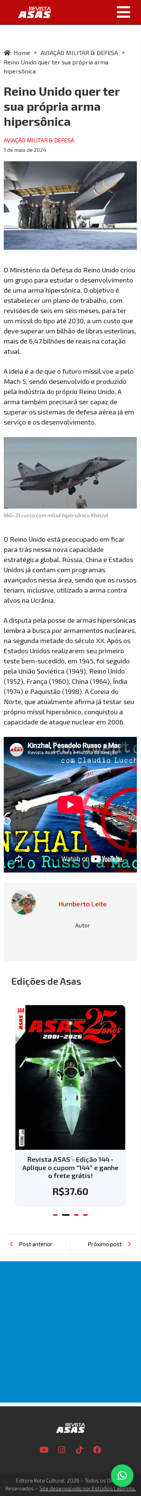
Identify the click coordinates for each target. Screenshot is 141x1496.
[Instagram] (62, 1433)
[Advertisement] (70, 1315)
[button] (99, 12)
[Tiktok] (79, 1433)
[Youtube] (44, 1433)
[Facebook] (97, 1433)
